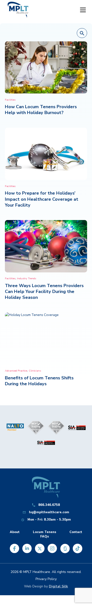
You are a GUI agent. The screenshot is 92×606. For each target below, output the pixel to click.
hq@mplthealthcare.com (49, 512)
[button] (82, 33)
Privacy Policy (46, 579)
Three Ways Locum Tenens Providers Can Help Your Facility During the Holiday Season (44, 291)
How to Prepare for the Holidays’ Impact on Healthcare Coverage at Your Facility (41, 199)
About (15, 532)
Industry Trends (26, 278)
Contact (75, 532)
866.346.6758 (49, 505)
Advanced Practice (16, 371)
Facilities (10, 100)
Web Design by (46, 586)
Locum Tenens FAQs (44, 534)
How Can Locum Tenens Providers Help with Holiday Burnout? (41, 110)
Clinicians (35, 371)
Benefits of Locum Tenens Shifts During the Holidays (39, 381)
